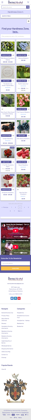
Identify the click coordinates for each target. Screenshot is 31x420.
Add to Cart (6, 80)
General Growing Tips (7, 312)
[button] (28, 21)
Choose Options (6, 55)
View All (3, 369)
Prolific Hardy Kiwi (23, 84)
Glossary (3, 323)
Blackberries (20, 323)
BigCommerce (6, 412)
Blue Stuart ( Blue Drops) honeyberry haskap (7, 112)
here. (15, 31)
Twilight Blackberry (8, 138)
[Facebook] (12, 298)
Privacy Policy (5, 315)
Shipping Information (7, 348)
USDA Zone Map (5, 351)
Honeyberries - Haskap (23, 320)
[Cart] (28, 2)
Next (19, 211)
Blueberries (20, 326)
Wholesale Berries (6, 345)
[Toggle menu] (2, 2)
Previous (5, 207)
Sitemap (3, 357)
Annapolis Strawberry (8, 192)
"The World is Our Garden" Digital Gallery (8, 84)
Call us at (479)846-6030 (15, 294)
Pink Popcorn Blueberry (23, 112)
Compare (13, 55)
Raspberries (20, 312)
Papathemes (25, 412)
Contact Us (4, 354)
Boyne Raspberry (23, 165)
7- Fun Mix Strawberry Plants (8, 165)
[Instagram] (15, 298)
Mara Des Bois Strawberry (23, 193)
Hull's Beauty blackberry (23, 138)
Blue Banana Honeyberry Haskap (7, 59)
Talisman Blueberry (23, 58)
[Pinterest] (19, 298)
